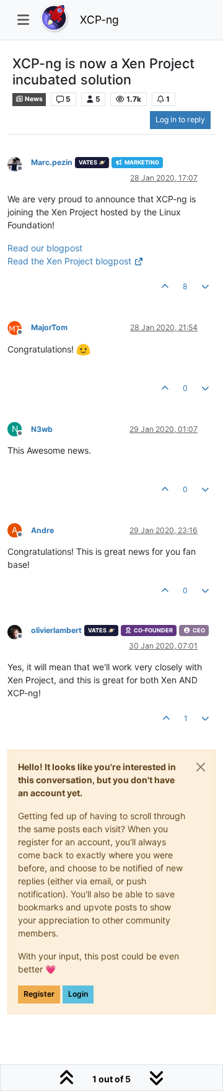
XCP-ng (99, 19)
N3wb (42, 429)
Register (39, 994)
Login (78, 994)
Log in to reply (180, 119)
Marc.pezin (51, 162)
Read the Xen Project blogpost (69, 261)
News (33, 99)
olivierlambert (56, 630)
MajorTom (49, 327)
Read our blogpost (44, 248)
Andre (42, 530)
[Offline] (19, 163)
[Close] (200, 767)
